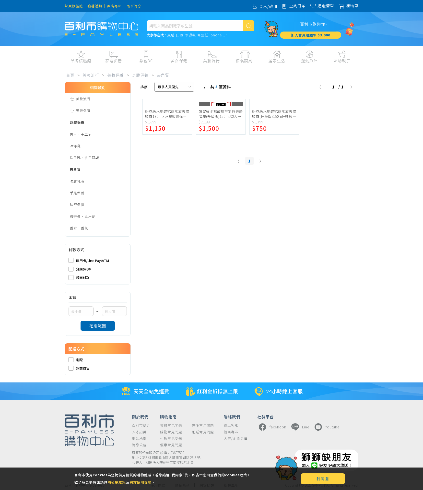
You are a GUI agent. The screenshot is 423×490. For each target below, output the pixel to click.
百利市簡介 (141, 425)
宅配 (79, 359)
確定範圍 (97, 326)
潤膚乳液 (77, 181)
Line (305, 427)
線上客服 (231, 425)
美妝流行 (90, 75)
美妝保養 (115, 75)
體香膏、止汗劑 (82, 216)
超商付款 (83, 277)
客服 (398, 71)
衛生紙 (202, 35)
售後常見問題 (203, 425)
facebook (278, 427)
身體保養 (140, 75)
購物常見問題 (171, 432)
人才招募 (139, 432)
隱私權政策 (116, 482)
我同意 (323, 478)
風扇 (171, 35)
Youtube (332, 427)
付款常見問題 (171, 438)
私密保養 (77, 204)
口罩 (179, 35)
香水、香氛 (79, 228)
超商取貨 (83, 368)
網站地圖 (139, 438)
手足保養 (77, 192)
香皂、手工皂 (81, 134)
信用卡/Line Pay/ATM (92, 260)
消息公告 (139, 445)
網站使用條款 (140, 482)
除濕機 (190, 35)
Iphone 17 (218, 35)
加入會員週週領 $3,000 (310, 35)
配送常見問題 (203, 432)
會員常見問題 (171, 425)
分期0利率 (84, 269)
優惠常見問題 (171, 445)
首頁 (70, 75)
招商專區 (231, 432)
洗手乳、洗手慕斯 (84, 157)
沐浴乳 (75, 145)
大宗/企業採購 (235, 438)
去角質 (163, 75)
